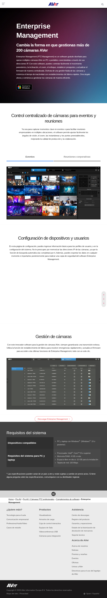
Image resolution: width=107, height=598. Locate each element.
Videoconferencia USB (48, 532)
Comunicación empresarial (18, 519)
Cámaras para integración (50, 536)
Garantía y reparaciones (82, 523)
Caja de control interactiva (50, 523)
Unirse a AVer (77, 566)
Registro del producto (81, 519)
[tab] (104, 295)
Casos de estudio (14, 528)
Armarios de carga (46, 519)
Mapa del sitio (12, 593)
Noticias (75, 550)
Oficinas (75, 562)
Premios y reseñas (79, 554)
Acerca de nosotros (80, 546)
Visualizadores (45, 515)
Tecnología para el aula (16, 515)
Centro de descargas (80, 515)
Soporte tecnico (78, 535)
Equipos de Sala (46, 528)
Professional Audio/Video (17, 523)
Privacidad (24, 593)
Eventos (75, 558)
